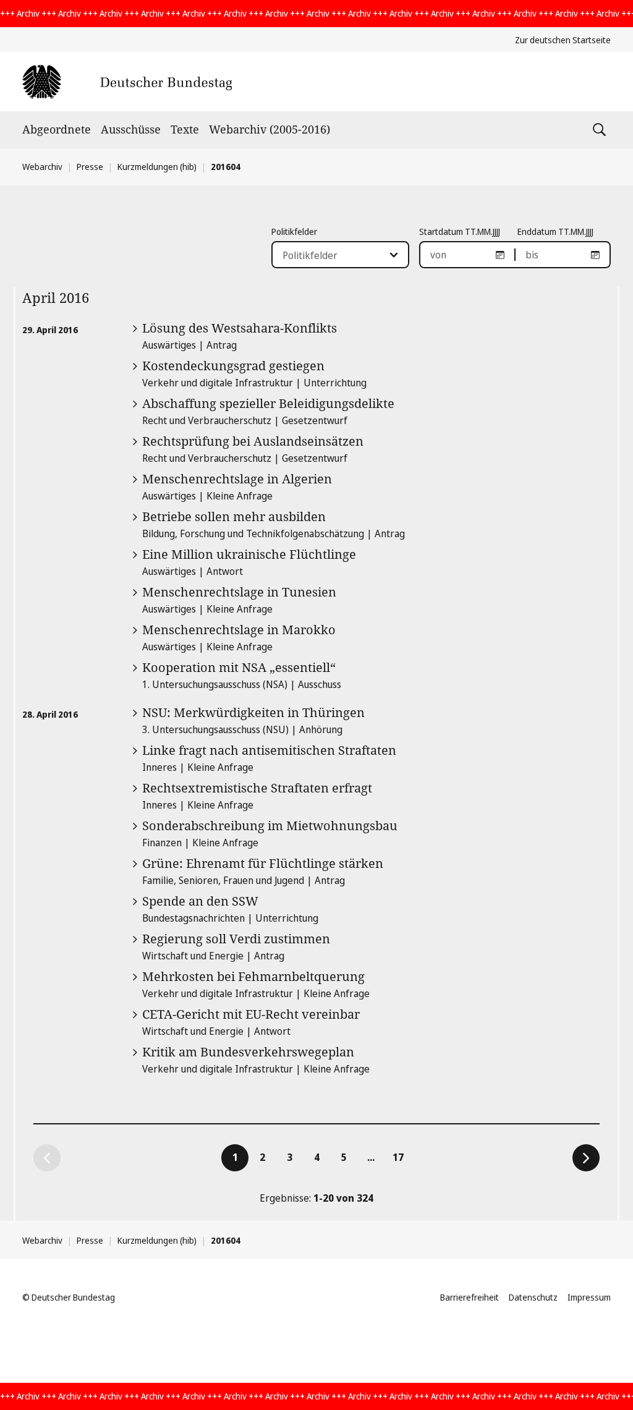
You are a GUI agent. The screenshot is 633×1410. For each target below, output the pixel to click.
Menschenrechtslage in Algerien (237, 478)
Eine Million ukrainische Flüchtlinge (249, 554)
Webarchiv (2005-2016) (269, 129)
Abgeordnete (56, 129)
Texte (185, 129)
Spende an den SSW (200, 901)
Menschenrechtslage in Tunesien (239, 592)
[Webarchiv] (127, 82)
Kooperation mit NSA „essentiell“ (239, 667)
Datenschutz (533, 1297)
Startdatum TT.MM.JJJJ (459, 231)
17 (402, 1157)
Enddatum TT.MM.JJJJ (555, 231)
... (371, 1157)
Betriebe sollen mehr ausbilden (234, 516)
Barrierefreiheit (469, 1297)
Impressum (589, 1297)
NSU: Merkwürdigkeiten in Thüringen (253, 712)
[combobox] (340, 254)
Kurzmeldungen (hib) (157, 166)
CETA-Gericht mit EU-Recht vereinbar (251, 1014)
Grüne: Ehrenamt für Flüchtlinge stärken (262, 863)
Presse (90, 166)
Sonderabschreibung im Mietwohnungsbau (269, 825)
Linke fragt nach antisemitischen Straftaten (269, 750)
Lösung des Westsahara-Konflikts (239, 328)
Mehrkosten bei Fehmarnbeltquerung (253, 976)
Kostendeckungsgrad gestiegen (233, 365)
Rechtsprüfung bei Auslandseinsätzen (252, 441)
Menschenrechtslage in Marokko (239, 629)
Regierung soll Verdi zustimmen (236, 938)
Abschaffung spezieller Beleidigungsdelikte (268, 403)
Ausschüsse (131, 129)
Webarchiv (42, 166)
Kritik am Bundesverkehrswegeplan (248, 1051)
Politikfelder (294, 231)
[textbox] (333, 255)
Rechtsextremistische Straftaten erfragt (257, 787)
